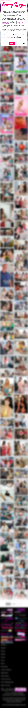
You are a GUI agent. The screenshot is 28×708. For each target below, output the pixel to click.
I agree (12, 43)
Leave (24, 43)
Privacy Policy (6, 37)
